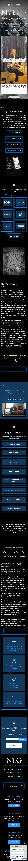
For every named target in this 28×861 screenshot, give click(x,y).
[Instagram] (9, 851)
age (11, 307)
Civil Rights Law (9, 769)
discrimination (10, 298)
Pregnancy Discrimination (14, 508)
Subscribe (22, 739)
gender (18, 307)
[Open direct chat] (24, 843)
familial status (7, 584)
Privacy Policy (9, 776)
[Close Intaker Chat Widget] (27, 843)
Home (4, 766)
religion (12, 578)
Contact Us (19, 776)
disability (20, 578)
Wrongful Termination (14, 444)
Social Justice (19, 769)
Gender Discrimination (14, 452)
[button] (25, 12)
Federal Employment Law (14, 773)
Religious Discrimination (14, 499)
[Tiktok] (6, 851)
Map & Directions (14, 805)
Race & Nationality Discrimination (14, 490)
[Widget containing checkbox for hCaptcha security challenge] (14, 745)
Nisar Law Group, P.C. (9, 290)
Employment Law (20, 766)
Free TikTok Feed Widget (14, 97)
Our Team (10, 766)
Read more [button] (14, 88)
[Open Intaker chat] (12, 860)
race (14, 307)
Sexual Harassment (14, 471)
